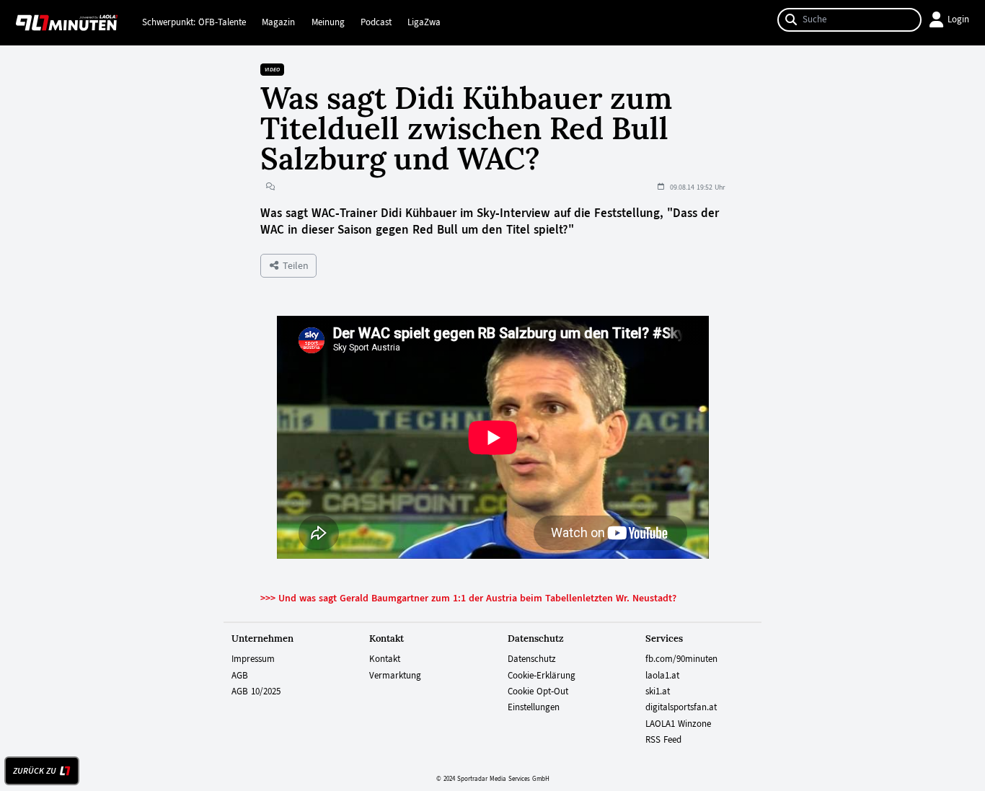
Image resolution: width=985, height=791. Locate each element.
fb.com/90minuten (681, 659)
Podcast (376, 22)
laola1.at (662, 676)
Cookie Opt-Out (538, 691)
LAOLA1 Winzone (678, 724)
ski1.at (657, 691)
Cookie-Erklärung (541, 676)
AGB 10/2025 (256, 691)
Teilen (294, 265)
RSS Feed (663, 740)
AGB (239, 676)
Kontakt (384, 659)
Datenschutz (532, 659)
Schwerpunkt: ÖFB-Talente (194, 22)
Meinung (328, 22)
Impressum (253, 659)
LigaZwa (424, 22)
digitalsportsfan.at (681, 707)
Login (958, 19)
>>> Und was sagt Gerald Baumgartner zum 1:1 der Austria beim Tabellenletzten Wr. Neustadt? (468, 598)
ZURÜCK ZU (34, 771)
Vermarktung (395, 676)
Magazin (278, 22)
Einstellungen (534, 707)
